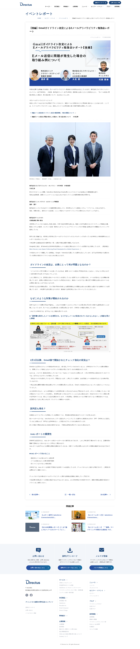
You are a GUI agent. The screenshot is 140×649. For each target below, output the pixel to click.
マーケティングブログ (95, 604)
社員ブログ (93, 608)
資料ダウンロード (99, 2)
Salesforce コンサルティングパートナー (70, 587)
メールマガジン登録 (31, 613)
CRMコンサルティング (65, 582)
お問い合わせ (114, 2)
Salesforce (62, 603)
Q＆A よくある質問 (95, 624)
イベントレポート (63, 18)
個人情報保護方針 (64, 631)
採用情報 (117, 6)
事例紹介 (66, 6)
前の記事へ (35, 494)
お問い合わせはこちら (37, 567)
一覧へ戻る (71, 494)
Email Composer (64, 608)
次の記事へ (104, 494)
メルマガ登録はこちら (101, 567)
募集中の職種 (93, 619)
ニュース (84, 6)
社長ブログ (93, 606)
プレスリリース (94, 587)
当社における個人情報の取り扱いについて (70, 634)
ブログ (108, 6)
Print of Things (63, 610)
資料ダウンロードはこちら (69, 567)
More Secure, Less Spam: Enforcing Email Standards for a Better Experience (54, 249)
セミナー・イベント (96, 6)
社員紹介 (92, 626)
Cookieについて (63, 636)
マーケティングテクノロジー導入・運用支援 (71, 590)
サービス (47, 6)
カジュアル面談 (94, 629)
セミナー (92, 593)
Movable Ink (62, 605)
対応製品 (56, 6)
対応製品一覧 (62, 600)
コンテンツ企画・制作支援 (66, 592)
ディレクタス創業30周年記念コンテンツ (39, 602)
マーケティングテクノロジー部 (98, 621)
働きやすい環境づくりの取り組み (68, 629)
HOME (39, 18)
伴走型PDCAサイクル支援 (66, 585)
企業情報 (75, 6)
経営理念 (61, 626)
